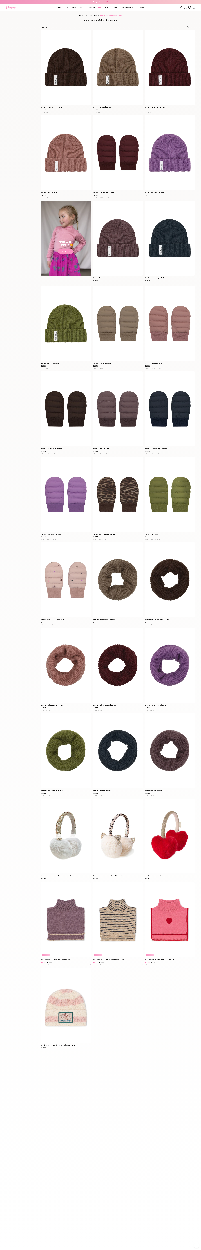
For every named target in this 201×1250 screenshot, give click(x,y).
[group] (100, 2)
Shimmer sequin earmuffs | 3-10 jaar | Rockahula (58, 876)
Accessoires (93, 15)
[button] (65, 7)
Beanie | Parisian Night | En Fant (156, 278)
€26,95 (43, 109)
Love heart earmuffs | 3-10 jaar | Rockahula (160, 876)
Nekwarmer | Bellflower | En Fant (156, 705)
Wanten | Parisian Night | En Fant (156, 449)
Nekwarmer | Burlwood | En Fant (52, 705)
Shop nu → (66, 251)
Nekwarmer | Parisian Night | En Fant (105, 790)
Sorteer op (44, 27)
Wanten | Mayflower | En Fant (155, 534)
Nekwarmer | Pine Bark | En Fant (104, 620)
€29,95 (95, 195)
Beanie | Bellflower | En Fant (154, 192)
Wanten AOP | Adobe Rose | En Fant (53, 620)
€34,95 (95, 537)
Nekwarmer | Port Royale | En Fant (104, 705)
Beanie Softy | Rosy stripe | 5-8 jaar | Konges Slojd (58, 1045)
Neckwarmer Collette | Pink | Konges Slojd (159, 960)
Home (81, 15)
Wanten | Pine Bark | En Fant (102, 363)
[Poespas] (12, 7)
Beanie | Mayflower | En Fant (50, 363)
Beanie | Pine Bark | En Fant (102, 107)
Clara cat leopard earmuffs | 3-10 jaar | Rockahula (110, 876)
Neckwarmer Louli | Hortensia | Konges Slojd (56, 960)
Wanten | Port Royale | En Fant (103, 192)
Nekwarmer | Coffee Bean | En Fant (157, 620)
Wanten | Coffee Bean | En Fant (52, 449)
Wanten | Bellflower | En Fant (51, 534)
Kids (86, 15)
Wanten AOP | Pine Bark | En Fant (104, 534)
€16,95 (43, 878)
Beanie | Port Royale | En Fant (155, 107)
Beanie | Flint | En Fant (100, 278)
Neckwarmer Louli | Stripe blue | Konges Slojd (108, 960)
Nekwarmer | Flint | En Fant (154, 790)
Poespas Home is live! (99, 2)
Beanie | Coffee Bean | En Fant (51, 107)
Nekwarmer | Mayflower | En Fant (52, 790)
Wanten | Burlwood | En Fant (154, 363)
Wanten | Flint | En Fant (101, 449)
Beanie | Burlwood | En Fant (50, 192)
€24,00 (43, 1048)
